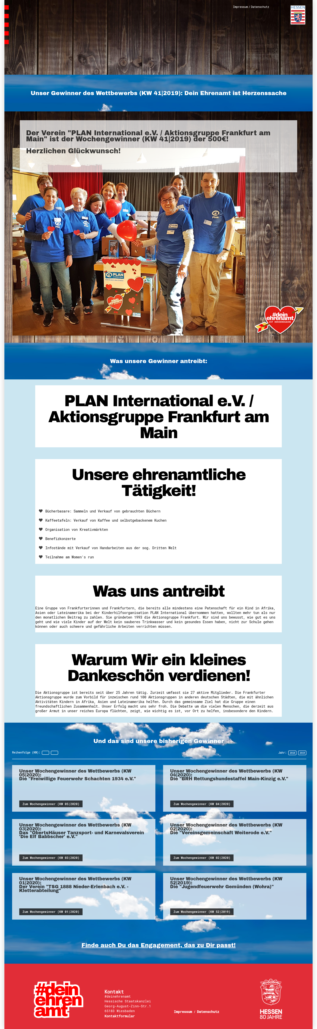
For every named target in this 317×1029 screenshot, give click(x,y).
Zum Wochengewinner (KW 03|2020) (51, 858)
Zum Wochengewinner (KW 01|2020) (51, 912)
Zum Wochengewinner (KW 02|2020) (202, 858)
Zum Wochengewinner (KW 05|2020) (51, 804)
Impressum (240, 7)
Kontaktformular (120, 1016)
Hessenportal (271, 999)
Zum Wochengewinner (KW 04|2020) (202, 804)
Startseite (39, 20)
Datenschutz (260, 7)
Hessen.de (298, 15)
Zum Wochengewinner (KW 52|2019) (202, 912)
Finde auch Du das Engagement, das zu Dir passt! (158, 945)
